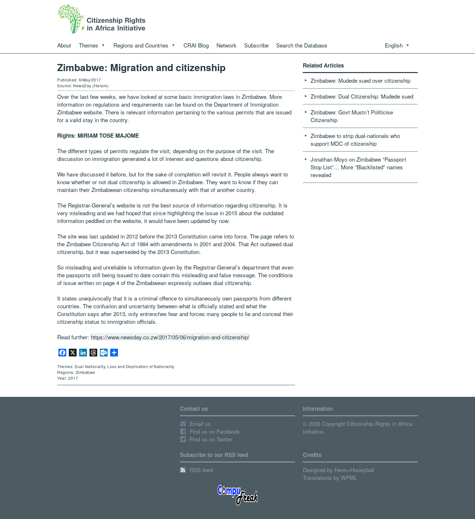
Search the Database (301, 45)
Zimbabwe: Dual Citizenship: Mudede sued (362, 96)
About (64, 45)
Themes (88, 45)
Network (226, 45)
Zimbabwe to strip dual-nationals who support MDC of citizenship (355, 139)
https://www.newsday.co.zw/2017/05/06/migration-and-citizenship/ (170, 337)
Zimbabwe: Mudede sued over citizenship (360, 80)
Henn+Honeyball (354, 470)
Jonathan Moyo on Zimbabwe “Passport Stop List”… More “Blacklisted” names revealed (358, 167)
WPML (349, 477)
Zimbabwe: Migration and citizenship (141, 67)
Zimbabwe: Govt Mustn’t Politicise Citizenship (352, 116)
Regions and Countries (140, 45)
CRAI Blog (196, 45)
